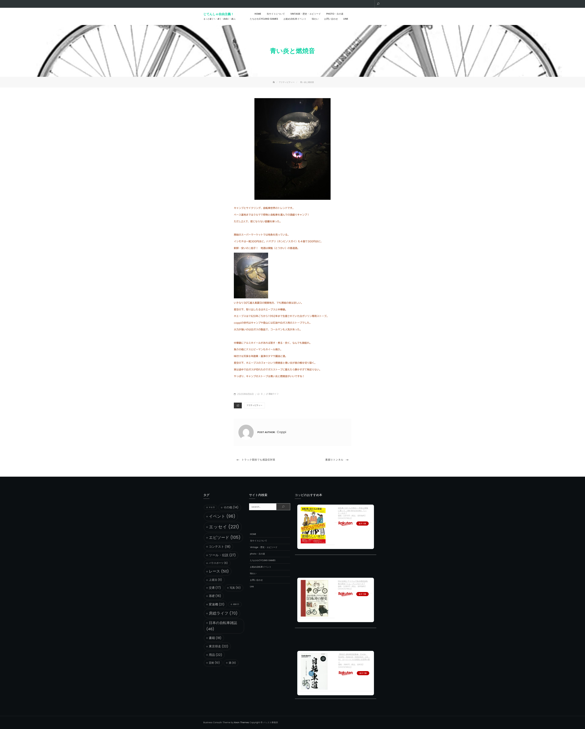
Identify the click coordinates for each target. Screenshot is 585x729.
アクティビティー (254, 405)
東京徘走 (218, 646)
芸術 (214, 663)
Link (345, 18)
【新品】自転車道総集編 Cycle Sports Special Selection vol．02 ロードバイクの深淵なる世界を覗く (354, 658)
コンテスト (219, 546)
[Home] (274, 82)
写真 (235, 588)
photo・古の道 (334, 13)
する (212, 507)
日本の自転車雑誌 (221, 626)
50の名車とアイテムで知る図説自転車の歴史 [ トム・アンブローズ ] (353, 582)
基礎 (215, 596)
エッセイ (224, 527)
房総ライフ (273, 394)
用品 (215, 655)
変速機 (216, 604)
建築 (236, 604)
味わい (315, 18)
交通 (215, 588)
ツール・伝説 (222, 555)
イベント (222, 516)
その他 (230, 507)
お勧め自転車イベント (295, 18)
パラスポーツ (218, 563)
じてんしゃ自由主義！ (218, 14)
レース (219, 571)
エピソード (224, 537)
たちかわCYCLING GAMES (264, 18)
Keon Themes (241, 722)
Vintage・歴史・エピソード (305, 13)
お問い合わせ (331, 18)
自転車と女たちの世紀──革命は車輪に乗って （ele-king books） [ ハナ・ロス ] (353, 510)
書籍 (215, 638)
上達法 (215, 580)
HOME (258, 13)
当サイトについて (276, 13)
